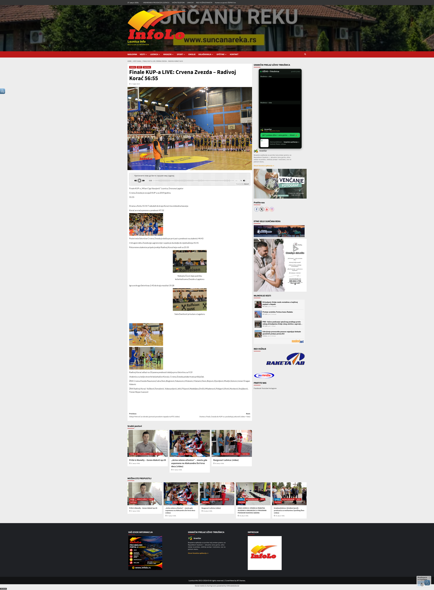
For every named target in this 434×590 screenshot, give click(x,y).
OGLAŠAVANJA (204, 54)
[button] (305, 54)
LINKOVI (190, 3)
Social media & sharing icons (206, 586)
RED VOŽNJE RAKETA (204, 3)
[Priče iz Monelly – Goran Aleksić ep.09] (147, 443)
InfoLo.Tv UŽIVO (142, 454)
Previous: (154, 415)
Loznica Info (136, 41)
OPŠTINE (220, 54)
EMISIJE (192, 54)
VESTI (142, 54)
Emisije (132, 454)
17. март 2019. (135, 84)
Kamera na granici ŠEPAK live (225, 3)
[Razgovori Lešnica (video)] (232, 443)
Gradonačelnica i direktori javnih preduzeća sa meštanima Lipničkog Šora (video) (289, 510)
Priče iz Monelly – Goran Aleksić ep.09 (147, 460)
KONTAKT (234, 54)
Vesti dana (147, 67)
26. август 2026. (219, 463)
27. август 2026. (135, 463)
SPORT (180, 54)
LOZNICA (154, 54)
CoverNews (229, 580)
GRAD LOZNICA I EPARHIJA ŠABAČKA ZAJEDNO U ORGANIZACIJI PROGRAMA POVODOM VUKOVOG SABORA (252, 510)
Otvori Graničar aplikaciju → (264, 166)
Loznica (174, 454)
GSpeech (246, 184)
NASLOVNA (132, 54)
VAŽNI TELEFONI (178, 3)
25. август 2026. (280, 516)
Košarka (132, 67)
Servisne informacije (228, 454)
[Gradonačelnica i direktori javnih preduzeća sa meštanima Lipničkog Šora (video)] (289, 493)
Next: (224, 415)
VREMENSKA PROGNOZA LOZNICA (156, 3)
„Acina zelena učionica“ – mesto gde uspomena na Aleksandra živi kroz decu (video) (189, 463)
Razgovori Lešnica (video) (226, 460)
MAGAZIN (167, 54)
